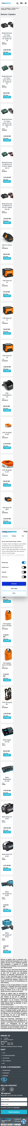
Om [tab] (23, 536)
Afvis (14, 593)
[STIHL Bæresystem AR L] (8, 694)
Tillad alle (14, 583)
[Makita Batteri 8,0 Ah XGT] (8, 846)
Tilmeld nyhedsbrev (14, 1112)
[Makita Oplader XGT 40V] (8, 731)
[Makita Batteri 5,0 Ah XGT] (8, 808)
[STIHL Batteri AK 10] (8, 310)
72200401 (5, 1038)
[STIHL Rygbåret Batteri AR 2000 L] (8, 615)
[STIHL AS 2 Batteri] (8, 237)
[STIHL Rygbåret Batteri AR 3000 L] (8, 655)
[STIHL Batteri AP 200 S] (8, 499)
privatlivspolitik (16, 1107)
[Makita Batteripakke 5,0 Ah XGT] (8, 883)
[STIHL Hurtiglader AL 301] (8, 462)
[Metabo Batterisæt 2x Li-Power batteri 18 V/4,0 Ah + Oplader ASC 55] (8, 111)
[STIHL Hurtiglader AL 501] (8, 424)
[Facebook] (3, 1089)
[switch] (24, 567)
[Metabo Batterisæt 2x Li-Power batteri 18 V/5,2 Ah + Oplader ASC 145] (8, 25)
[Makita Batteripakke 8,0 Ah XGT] (8, 925)
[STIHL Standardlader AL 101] (8, 385)
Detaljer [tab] (14, 536)
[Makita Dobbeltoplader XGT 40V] (8, 769)
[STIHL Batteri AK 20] (8, 272)
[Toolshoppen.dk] (7, 3)
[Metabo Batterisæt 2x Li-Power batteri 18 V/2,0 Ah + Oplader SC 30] (8, 68)
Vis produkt (7, 54)
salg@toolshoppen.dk (8, 1039)
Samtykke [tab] (5, 536)
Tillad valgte (14, 588)
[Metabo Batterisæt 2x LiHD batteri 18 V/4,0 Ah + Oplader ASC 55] (8, 154)
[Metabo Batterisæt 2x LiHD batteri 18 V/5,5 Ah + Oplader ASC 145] (8, 195)
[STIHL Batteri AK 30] (8, 347)
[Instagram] (12, 1089)
